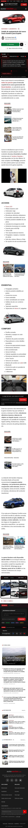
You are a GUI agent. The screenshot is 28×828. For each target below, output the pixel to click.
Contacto (17, 791)
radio (21, 363)
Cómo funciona (23, 76)
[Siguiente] (26, 71)
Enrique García (11, 37)
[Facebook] (7, 780)
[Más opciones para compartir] (25, 44)
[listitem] (6, 589)
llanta (16, 309)
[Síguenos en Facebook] (13, 634)
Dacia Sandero (6, 87)
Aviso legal (17, 795)
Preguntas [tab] (14, 56)
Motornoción (4, 788)
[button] (22, 578)
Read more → (23, 740)
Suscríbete (23, 400)
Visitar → (25, 627)
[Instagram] (16, 780)
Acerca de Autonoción (20, 788)
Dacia (5, 601)
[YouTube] (20, 780)
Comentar (21, 619)
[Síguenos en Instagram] (20, 634)
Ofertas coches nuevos (6, 795)
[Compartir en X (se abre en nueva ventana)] (21, 44)
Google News (7, 634)
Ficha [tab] (23, 56)
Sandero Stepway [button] (16, 156)
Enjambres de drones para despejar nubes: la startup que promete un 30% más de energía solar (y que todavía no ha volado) (14, 671)
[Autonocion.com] (9, 8)
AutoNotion (4, 791)
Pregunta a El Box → (7, 73)
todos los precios (7, 82)
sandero (10, 601)
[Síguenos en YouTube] (24, 634)
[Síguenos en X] (16, 634)
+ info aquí (17, 817)
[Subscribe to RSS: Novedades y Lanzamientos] (18, 29)
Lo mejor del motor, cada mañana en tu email (12, 396)
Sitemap (3, 802)
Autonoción (5, 824)
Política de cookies (19, 798)
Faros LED (9, 207)
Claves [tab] (4, 56)
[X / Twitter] (12, 780)
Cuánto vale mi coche (6, 798)
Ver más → (24, 710)
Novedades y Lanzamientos (9, 28)
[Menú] (26, 9)
